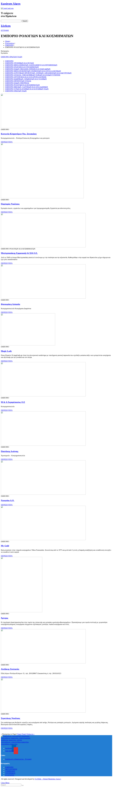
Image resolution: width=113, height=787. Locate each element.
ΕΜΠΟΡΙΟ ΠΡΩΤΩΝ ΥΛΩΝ (11, 57)
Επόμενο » (30, 734)
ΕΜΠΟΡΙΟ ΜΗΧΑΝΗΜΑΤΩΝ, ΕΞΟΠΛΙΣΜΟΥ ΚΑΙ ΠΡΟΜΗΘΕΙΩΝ (31, 65)
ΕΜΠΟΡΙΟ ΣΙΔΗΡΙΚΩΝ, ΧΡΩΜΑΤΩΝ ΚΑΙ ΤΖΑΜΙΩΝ (26, 79)
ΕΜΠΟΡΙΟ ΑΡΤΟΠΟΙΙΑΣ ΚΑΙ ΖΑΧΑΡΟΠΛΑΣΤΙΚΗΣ (25, 77)
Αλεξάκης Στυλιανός (10, 669)
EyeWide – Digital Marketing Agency (48, 779)
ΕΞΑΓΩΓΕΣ (9, 775)
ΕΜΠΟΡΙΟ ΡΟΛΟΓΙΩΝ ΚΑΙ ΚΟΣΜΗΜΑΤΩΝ (22, 85)
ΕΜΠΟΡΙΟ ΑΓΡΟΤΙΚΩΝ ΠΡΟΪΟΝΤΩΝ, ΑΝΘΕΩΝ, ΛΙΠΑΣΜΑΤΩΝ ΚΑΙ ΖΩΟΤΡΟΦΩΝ (38, 73)
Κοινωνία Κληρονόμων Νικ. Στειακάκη (19, 134)
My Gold (5, 546)
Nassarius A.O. (7, 500)
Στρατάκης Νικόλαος (10, 718)
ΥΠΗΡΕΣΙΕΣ (10, 771)
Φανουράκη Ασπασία (10, 304)
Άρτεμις (4, 618)
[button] (5, 30)
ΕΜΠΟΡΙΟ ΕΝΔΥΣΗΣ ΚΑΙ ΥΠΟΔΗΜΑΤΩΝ (22, 67)
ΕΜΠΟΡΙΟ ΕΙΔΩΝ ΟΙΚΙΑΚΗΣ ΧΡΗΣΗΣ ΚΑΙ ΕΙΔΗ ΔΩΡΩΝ (27, 69)
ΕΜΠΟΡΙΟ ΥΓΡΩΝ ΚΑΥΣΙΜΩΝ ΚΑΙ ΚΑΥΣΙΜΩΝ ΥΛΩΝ (27, 89)
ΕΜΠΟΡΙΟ (9, 61)
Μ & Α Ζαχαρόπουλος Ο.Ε (13, 402)
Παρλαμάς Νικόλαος (10, 204)
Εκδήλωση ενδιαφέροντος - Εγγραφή (18, 759)
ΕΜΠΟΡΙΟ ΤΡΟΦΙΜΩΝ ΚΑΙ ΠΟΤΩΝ (19, 63)
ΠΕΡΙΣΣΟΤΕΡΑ (7, 142)
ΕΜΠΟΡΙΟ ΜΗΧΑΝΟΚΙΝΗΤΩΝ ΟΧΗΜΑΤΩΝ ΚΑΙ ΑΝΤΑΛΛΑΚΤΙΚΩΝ (33, 71)
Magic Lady (6, 351)
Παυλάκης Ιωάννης (9, 451)
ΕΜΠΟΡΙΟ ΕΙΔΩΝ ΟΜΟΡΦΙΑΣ (17, 83)
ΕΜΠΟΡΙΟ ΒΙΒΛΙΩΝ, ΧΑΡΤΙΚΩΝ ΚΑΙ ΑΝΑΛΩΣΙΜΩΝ (26, 87)
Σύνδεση (6, 25)
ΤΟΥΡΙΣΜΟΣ (10, 773)
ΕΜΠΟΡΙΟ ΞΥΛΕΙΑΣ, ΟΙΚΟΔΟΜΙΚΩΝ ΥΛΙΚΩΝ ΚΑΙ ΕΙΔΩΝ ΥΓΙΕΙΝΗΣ (32, 75)
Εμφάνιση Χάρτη (10, 3)
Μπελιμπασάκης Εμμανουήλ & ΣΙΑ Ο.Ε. (19, 253)
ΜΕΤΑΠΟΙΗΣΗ (11, 769)
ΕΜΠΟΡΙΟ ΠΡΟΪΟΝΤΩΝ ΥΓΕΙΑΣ (18, 81)
